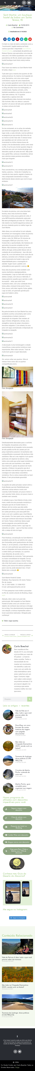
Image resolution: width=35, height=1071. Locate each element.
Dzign (17, 1067)
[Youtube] (29, 2)
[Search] (29, 699)
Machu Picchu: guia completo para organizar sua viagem (23, 786)
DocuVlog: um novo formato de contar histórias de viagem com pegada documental (22, 729)
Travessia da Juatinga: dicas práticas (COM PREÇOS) (23, 758)
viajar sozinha (13, 621)
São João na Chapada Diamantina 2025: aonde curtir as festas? (23, 745)
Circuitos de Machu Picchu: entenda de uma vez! (22, 772)
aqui (14, 70)
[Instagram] (24, 2)
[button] (5, 2)
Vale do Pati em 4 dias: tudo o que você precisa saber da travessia (23, 714)
